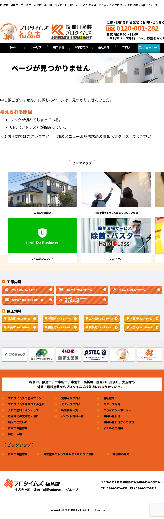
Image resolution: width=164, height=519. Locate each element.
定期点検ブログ (71, 398)
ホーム (13, 47)
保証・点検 (15, 434)
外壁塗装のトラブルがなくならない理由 (68, 454)
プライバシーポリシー (117, 410)
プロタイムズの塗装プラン (25, 398)
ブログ (126, 47)
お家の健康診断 (18, 428)
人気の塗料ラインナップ (23, 410)
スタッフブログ (71, 404)
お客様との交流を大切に (23, 416)
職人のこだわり (18, 422)
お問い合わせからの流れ (118, 422)
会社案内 (109, 398)
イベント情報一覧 (72, 416)
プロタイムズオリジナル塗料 (26, 404)
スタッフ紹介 (111, 404)
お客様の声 (81, 47)
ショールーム (151, 47)
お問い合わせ (111, 416)
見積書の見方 (121, 454)
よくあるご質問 (113, 428)
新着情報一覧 (69, 410)
